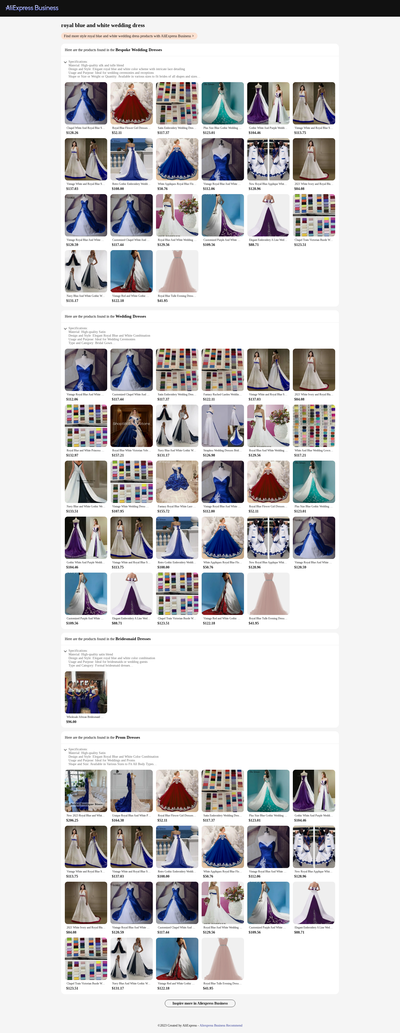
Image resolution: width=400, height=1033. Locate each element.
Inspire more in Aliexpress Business (200, 1003)
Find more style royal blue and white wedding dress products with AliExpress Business (127, 36)
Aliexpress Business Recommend (221, 1025)
